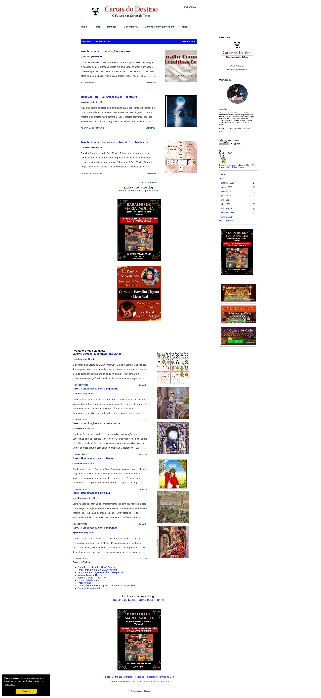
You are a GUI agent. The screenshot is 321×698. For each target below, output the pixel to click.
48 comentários (80, 385)
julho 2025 (226, 191)
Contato (128, 677)
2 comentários (79, 524)
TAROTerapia (84, 583)
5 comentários (88, 83)
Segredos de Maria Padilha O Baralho (96, 567)
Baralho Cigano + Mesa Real (91, 577)
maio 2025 (226, 200)
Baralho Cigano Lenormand (160, 27)
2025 (221, 179)
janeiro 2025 (226, 217)
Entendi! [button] (26, 691)
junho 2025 (226, 196)
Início (84, 27)
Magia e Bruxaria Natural (89, 575)
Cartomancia (131, 27)
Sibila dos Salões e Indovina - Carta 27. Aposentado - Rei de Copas (236, 166)
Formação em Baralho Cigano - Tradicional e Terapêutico (106, 585)
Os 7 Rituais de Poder (88, 580)
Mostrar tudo (189, 41)
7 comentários (79, 454)
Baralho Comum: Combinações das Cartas (106, 51)
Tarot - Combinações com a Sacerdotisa (96, 423)
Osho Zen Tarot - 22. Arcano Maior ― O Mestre (109, 96)
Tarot (97, 27)
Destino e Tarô (225, 153)
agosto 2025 (226, 187)
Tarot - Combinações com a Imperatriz (95, 388)
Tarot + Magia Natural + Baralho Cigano (97, 570)
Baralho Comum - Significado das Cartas (96, 353)
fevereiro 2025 (227, 213)
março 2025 (226, 208)
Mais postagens (148, 182)
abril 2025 (225, 204)
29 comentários (80, 489)
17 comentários (80, 559)
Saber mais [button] (10, 685)
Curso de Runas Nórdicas (90, 588)
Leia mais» (151, 83)
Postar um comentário (92, 128)
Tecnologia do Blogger (141, 691)
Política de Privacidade (145, 677)
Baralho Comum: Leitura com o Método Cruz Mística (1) (114, 142)
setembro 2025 (227, 183)
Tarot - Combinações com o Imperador (95, 527)
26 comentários (80, 420)
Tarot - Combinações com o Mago (92, 458)
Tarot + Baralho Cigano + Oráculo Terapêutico (100, 572)
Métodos (111, 27)
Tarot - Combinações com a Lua (91, 492)
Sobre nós (117, 677)
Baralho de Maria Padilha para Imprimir (138, 190)
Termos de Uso (166, 677)
